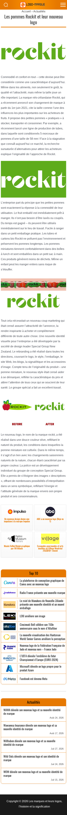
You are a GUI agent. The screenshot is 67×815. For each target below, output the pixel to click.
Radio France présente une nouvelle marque (42, 593)
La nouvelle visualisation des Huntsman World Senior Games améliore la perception (42, 637)
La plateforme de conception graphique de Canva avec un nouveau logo (42, 582)
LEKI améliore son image (32, 616)
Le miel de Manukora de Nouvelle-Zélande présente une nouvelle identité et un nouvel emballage (42, 604)
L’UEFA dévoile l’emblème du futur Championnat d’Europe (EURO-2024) (39, 658)
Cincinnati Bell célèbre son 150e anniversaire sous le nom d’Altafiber (38, 626)
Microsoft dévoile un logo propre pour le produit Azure (40, 668)
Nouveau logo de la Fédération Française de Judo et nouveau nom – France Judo (42, 647)
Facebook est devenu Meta (33, 679)
